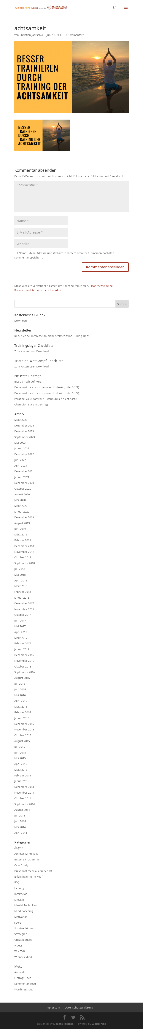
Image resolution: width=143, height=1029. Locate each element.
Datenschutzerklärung (79, 1007)
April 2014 (20, 833)
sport (17, 922)
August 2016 (22, 678)
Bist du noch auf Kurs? (28, 381)
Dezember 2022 (24, 454)
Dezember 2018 (24, 546)
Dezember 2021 (24, 471)
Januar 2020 (21, 511)
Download (20, 320)
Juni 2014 (20, 821)
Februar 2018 (22, 592)
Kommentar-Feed (25, 983)
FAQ (16, 882)
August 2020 (22, 494)
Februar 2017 (22, 643)
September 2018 (24, 563)
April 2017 (20, 632)
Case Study (21, 865)
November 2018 (24, 552)
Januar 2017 (21, 649)
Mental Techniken (25, 905)
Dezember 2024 (24, 425)
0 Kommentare (75, 35)
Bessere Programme (26, 859)
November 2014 (24, 792)
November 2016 (24, 660)
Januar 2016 (21, 718)
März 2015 (20, 769)
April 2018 (20, 580)
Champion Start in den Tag (31, 404)
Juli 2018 (19, 569)
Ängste (18, 848)
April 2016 (20, 701)
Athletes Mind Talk (26, 853)
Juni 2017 (20, 620)
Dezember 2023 (24, 431)
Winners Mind (23, 957)
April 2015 (20, 764)
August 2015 (22, 741)
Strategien (20, 934)
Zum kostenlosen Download (31, 351)
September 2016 (24, 672)
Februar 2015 (22, 775)
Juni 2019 (20, 528)
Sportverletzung (24, 928)
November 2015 (24, 729)
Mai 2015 (20, 758)
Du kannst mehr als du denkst (33, 871)
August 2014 (22, 809)
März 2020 (20, 506)
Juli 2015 (19, 747)
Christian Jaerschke (32, 35)
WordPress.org (23, 989)
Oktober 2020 (22, 488)
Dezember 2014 (24, 787)
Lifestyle (19, 899)
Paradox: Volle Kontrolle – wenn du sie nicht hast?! (45, 399)
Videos (18, 945)
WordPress (99, 1023)
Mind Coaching (23, 911)
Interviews (20, 894)
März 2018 (20, 586)
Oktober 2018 (22, 557)
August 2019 (22, 523)
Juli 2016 (19, 683)
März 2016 (20, 706)
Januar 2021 (21, 477)
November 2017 (24, 609)
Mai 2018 (20, 574)
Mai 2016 (20, 695)
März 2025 (20, 419)
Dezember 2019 (24, 517)
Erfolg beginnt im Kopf (28, 876)
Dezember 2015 (24, 724)
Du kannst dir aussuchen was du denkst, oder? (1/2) (46, 393)
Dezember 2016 (24, 655)
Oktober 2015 (22, 735)
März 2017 (20, 638)
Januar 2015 (21, 781)
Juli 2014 (19, 815)
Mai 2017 (20, 626)
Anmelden (20, 972)
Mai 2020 (20, 500)
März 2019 (20, 534)
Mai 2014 (20, 827)
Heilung (19, 888)
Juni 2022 (20, 460)
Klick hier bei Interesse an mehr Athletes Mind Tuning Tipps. (52, 336)
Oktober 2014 (22, 798)
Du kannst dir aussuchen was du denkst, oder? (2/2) (46, 387)
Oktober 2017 (22, 614)
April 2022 (20, 465)
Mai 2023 (20, 442)
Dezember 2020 (24, 483)
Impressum (53, 1007)
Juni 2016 (20, 689)
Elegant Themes (63, 1023)
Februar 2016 (22, 712)
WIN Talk (19, 951)
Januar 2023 (21, 448)
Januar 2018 (21, 597)
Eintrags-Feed (22, 978)
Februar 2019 (22, 540)
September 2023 (24, 437)
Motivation (21, 917)
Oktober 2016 (22, 666)
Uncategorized (23, 939)
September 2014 (24, 804)
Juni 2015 (20, 752)
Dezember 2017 (24, 603)
